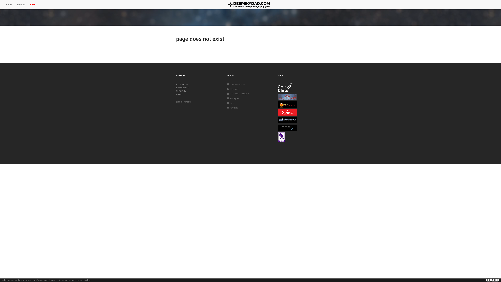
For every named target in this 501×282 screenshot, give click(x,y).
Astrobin (234, 107)
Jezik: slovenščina (183, 101)
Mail (232, 103)
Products (20, 5)
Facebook (234, 89)
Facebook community (239, 93)
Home (9, 5)
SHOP (33, 5)
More (495, 280)
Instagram (234, 98)
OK (488, 280)
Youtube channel (237, 84)
